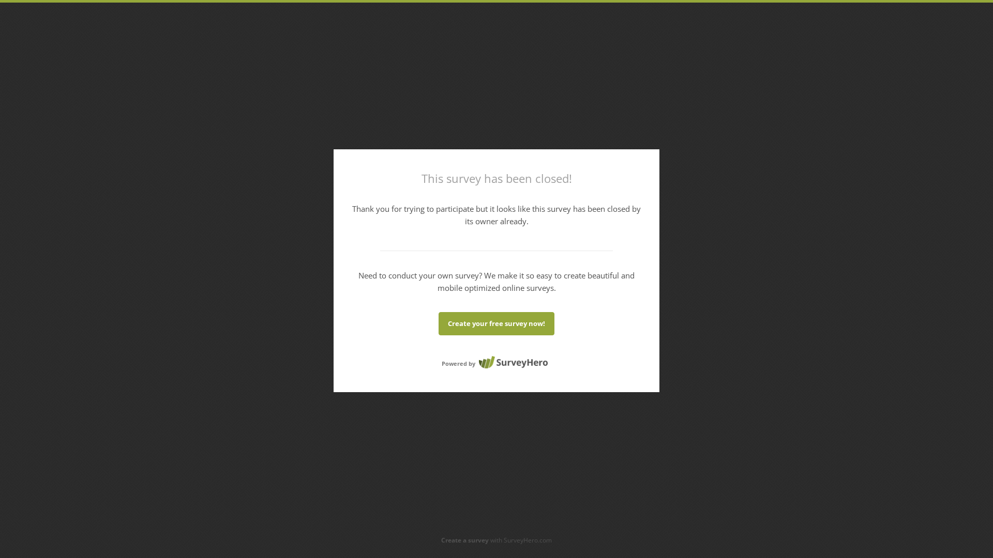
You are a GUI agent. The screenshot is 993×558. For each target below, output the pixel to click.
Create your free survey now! (496, 323)
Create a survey (465, 540)
